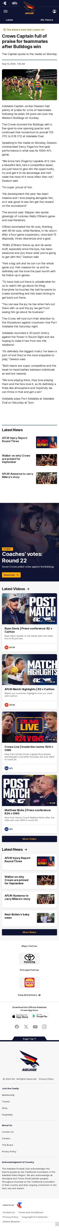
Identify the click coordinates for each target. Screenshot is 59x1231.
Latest (9, 19)
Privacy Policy (46, 1079)
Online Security (11, 1221)
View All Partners (27, 995)
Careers (6, 1138)
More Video (29, 838)
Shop (4, 1108)
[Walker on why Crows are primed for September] (29, 460)
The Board (7, 1145)
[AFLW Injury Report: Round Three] (29, 442)
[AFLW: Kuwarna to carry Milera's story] (29, 478)
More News (29, 932)
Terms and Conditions (30, 1212)
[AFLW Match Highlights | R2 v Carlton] (29, 681)
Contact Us (8, 1131)
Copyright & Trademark (35, 1217)
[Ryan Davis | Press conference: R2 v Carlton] (29, 622)
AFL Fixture (47, 19)
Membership (8, 1095)
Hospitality (7, 1114)
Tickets (6, 1101)
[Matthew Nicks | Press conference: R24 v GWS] (29, 804)
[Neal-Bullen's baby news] (29, 918)
